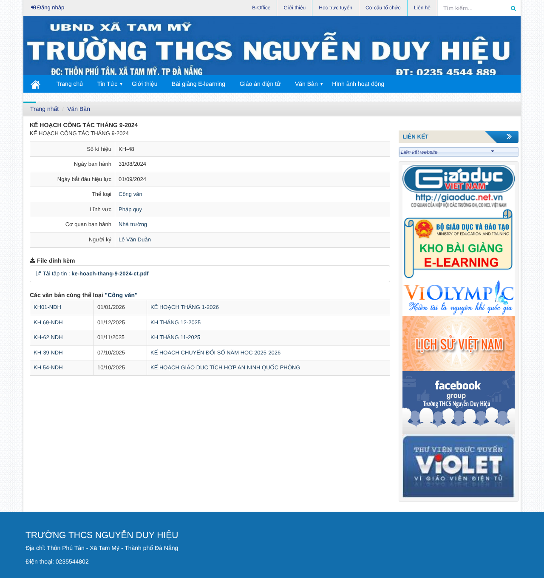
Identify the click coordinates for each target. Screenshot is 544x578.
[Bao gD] (458, 186)
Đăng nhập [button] (50, 7)
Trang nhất (44, 108)
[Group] (458, 402)
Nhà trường (133, 224)
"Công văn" (121, 295)
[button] (39, 273)
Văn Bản (306, 83)
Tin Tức (107, 83)
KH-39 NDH (48, 352)
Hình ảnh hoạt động (358, 83)
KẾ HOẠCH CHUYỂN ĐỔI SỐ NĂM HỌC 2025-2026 (215, 352)
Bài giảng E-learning (198, 83)
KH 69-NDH (48, 322)
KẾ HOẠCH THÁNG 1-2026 (184, 307)
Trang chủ (70, 83)
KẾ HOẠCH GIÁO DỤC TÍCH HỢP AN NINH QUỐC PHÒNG (225, 367)
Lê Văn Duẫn (135, 239)
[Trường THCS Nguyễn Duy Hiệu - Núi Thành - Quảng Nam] (272, 47)
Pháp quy (130, 209)
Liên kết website (419, 152)
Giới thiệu (145, 83)
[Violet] (458, 465)
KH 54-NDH (48, 367)
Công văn (130, 194)
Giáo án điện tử (260, 83)
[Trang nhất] (35, 84)
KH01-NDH (47, 307)
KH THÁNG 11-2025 (175, 337)
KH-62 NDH (48, 337)
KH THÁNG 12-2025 (175, 322)
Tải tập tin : (95, 273)
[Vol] (458, 297)
